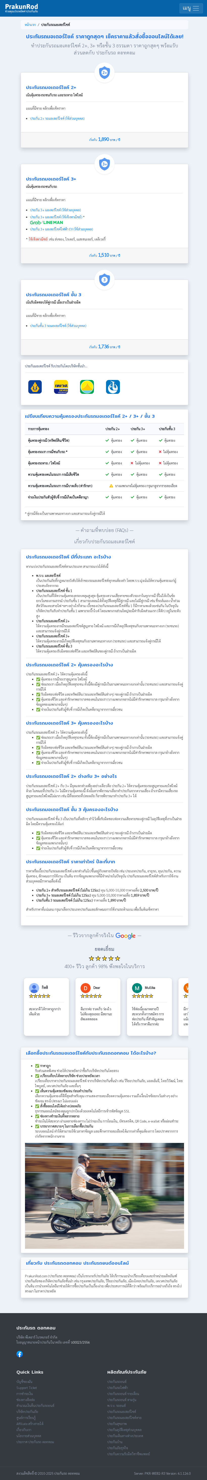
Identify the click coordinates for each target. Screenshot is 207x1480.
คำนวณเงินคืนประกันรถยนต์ (35, 1405)
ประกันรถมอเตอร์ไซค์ (121, 1411)
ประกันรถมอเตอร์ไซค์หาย (124, 1417)
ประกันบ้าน (114, 1442)
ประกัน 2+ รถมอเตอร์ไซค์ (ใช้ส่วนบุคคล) (57, 118)
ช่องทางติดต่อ (25, 1400)
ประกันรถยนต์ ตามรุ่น (121, 1400)
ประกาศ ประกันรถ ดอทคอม (35, 1442)
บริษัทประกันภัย (27, 1411)
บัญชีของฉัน (24, 1381)
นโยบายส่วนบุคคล (28, 1436)
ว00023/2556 (80, 1342)
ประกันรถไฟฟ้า (117, 1387)
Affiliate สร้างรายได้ (29, 1424)
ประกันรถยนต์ (116, 1381)
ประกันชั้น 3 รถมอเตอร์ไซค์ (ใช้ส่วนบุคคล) (58, 325)
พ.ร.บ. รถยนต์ (116, 1405)
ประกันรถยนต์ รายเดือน (123, 1394)
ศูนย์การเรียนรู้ (26, 1417)
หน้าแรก (30, 24)
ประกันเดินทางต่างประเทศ (125, 1436)
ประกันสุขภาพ (117, 1424)
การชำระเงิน (24, 1394)
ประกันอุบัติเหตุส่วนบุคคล (124, 1430)
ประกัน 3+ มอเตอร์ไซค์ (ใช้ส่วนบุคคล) (55, 210)
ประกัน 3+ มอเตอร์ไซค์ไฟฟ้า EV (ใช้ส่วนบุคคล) (61, 229)
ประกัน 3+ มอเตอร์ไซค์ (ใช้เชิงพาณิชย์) (56, 217)
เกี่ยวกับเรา (23, 1430)
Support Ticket (26, 1387)
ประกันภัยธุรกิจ (117, 1448)
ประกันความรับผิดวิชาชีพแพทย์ (128, 1454)
